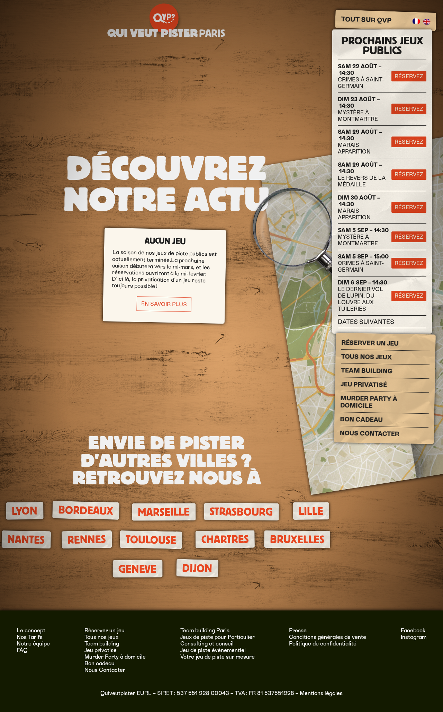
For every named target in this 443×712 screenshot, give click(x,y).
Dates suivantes (366, 321)
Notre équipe (33, 643)
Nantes (26, 539)
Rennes (86, 539)
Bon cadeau (361, 419)
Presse (298, 630)
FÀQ (22, 650)
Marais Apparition (360, 142)
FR (417, 21)
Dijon (197, 568)
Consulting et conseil (207, 643)
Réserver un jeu (369, 343)
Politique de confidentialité (322, 643)
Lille (311, 511)
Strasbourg (241, 511)
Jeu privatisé (364, 384)
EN (427, 22)
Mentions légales (321, 693)
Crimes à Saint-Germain (361, 76)
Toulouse (150, 540)
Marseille (164, 512)
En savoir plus (164, 304)
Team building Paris (204, 630)
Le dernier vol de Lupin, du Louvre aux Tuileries (362, 295)
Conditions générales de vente (327, 637)
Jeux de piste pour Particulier (217, 637)
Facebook (413, 630)
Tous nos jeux (366, 357)
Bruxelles (297, 539)
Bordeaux (86, 510)
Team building (366, 371)
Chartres (225, 539)
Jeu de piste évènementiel (213, 650)
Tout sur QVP (366, 19)
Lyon (24, 511)
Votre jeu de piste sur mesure (217, 656)
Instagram (413, 637)
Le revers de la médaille (362, 174)
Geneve (137, 569)
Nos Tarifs (30, 637)
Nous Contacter (369, 433)
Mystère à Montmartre (359, 109)
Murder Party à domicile (369, 402)
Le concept (31, 630)
